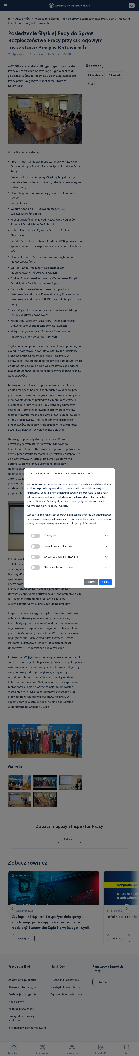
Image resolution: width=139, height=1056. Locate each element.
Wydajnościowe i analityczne (61, 556)
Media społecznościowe (58, 567)
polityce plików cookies (84, 523)
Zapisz (105, 582)
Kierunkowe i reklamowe (58, 546)
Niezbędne (50, 535)
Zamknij (91, 582)
